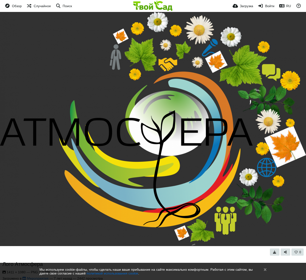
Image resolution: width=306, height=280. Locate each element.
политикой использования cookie (112, 273)
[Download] (274, 252)
